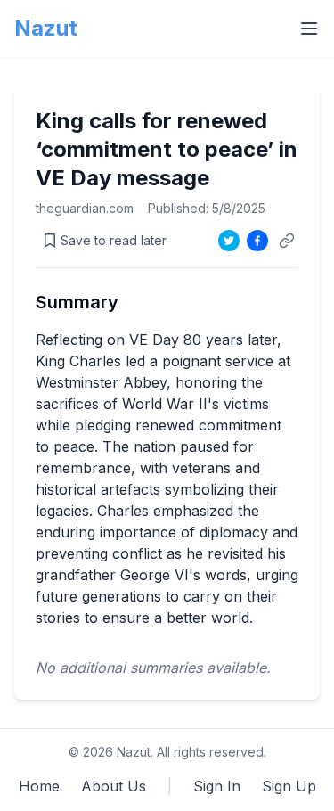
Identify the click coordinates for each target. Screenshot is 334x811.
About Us (113, 786)
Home (39, 786)
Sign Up (289, 786)
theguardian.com (85, 208)
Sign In (216, 786)
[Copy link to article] (286, 240)
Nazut (45, 28)
